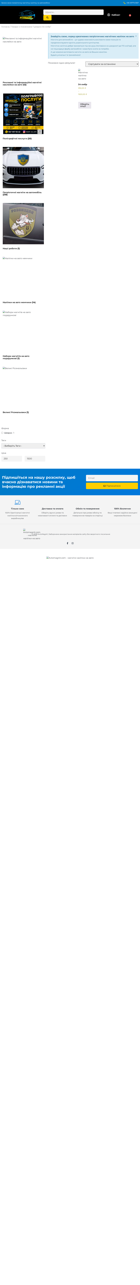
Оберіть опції (84, 105)
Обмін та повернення (87, 508)
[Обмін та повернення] (87, 502)
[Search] (47, 17)
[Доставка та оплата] (52, 502)
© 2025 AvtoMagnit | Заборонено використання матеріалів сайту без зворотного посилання (71, 534)
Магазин (11, 585)
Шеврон (8, 433)
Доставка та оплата (52, 508)
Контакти (12, 605)
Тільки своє (17, 508)
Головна (5, 27)
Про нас (11, 598)
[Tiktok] (18, 628)
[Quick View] (83, 98)
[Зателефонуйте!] (8, 614)
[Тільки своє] (17, 502)
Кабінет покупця (16, 571)
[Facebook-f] (67, 543)
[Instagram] (72, 543)
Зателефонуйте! (21, 613)
